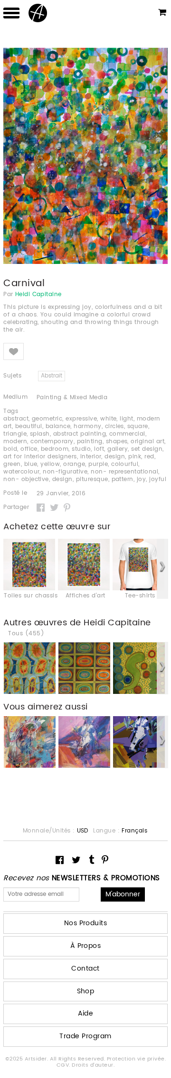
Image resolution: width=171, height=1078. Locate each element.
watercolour (21, 471)
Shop (86, 991)
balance (58, 426)
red (149, 456)
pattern (122, 479)
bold (10, 449)
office (29, 449)
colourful (124, 464)
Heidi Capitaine (38, 294)
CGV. (64, 1065)
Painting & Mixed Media (72, 397)
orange (74, 464)
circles (114, 426)
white (108, 418)
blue (31, 464)
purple (98, 464)
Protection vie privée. (136, 1059)
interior (91, 456)
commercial (127, 433)
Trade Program (85, 1036)
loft (99, 449)
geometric (47, 418)
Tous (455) (26, 634)
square (137, 426)
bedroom (54, 449)
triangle (15, 433)
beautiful (28, 426)
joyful (157, 479)
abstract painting (79, 433)
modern (15, 441)
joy (141, 479)
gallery (117, 449)
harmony (87, 426)
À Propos (85, 945)
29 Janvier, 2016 (61, 494)
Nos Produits (85, 923)
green (11, 464)
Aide (86, 1013)
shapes (117, 441)
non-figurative (65, 471)
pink (134, 456)
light (126, 418)
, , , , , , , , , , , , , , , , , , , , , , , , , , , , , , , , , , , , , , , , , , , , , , (84, 449)
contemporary (52, 441)
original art (147, 441)
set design (146, 449)
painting (90, 441)
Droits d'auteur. (93, 1065)
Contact (85, 968)
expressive (81, 418)
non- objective (26, 479)
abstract (15, 418)
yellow (50, 464)
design (114, 456)
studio (81, 449)
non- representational (124, 471)
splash (40, 433)
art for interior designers (39, 456)
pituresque (92, 479)
